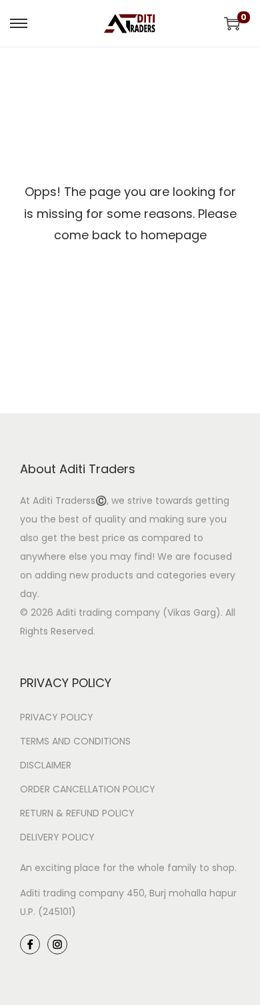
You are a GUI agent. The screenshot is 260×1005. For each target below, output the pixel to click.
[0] (232, 23)
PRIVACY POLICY (56, 717)
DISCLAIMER (45, 765)
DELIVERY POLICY (57, 837)
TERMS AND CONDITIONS (75, 741)
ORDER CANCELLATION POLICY (87, 789)
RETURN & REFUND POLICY (77, 813)
